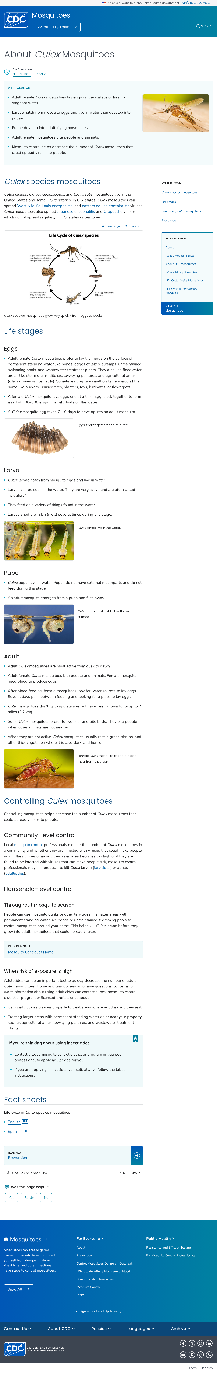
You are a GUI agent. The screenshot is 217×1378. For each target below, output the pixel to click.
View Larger (113, 226)
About (170, 247)
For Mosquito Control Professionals (170, 1255)
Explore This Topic (53, 27)
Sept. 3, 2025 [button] (22, 74)
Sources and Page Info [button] (29, 1173)
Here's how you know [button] (195, 3)
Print (123, 1173)
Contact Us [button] (16, 1329)
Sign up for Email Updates (98, 1311)
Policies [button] (100, 1329)
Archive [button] (179, 1329)
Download (134, 226)
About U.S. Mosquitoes (181, 264)
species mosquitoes (179, 193)
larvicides (102, 867)
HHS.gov (191, 1368)
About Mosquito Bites (180, 256)
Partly (29, 1197)
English (14, 1122)
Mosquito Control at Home (31, 952)
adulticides (14, 873)
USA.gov (207, 1368)
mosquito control (28, 844)
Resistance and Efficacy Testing (168, 1247)
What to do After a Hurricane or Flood (103, 1271)
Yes (11, 1197)
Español (41, 74)
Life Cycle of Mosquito (181, 291)
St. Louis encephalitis (54, 205)
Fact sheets (169, 221)
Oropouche (114, 211)
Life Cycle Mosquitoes (185, 281)
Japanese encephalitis (76, 211)
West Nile (25, 205)
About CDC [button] (60, 1329)
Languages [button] (139, 1329)
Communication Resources (95, 1279)
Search (207, 26)
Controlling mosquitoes (181, 211)
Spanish (15, 1131)
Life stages (168, 202)
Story (80, 1295)
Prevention (84, 1255)
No (46, 1197)
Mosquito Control (88, 1287)
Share (135, 1173)
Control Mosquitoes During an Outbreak (105, 1263)
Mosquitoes (51, 15)
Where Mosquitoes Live (181, 272)
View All (15, 1289)
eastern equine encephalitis (105, 205)
